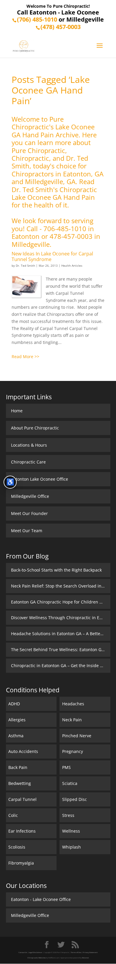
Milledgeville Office (30, 915)
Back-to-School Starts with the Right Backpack (56, 570)
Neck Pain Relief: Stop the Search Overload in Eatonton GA (60, 586)
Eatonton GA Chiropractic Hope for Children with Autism (60, 602)
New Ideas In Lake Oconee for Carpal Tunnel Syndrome (52, 256)
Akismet (85, 958)
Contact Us (22, 952)
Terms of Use (76, 952)
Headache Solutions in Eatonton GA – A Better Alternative (60, 633)
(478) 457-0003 (60, 27)
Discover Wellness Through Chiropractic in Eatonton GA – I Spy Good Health (60, 617)
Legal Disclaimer (35, 952)
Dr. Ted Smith (25, 265)
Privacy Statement (90, 952)
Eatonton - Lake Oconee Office (41, 899)
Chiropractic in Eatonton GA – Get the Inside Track (60, 665)
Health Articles (71, 265)
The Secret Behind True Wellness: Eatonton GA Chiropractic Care (60, 649)
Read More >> (25, 356)
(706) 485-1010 (37, 19)
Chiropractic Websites (36, 958)
